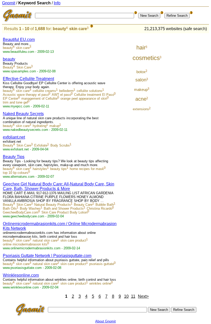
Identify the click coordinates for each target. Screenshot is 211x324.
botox (141, 72)
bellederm (66, 91)
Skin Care (23, 67)
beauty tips (58, 169)
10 (126, 296)
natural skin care (45, 240)
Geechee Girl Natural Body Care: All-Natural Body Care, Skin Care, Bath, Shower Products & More (58, 186)
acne (140, 99)
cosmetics (146, 57)
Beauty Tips (13, 157)
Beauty (8, 67)
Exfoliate (40, 145)
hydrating (39, 126)
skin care (78, 29)
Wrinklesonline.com (21, 275)
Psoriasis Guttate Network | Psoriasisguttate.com (47, 255)
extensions (141, 109)
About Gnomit (105, 321)
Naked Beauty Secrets (23, 114)
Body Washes (30, 208)
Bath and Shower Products (64, 208)
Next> (143, 296)
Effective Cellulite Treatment (28, 78)
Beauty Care (83, 205)
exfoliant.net (14, 137)
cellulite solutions (89, 91)
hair (141, 47)
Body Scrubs (60, 145)
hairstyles (40, 169)
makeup (141, 89)
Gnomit (8, 3)
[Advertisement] (187, 111)
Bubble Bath (104, 205)
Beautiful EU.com (19, 39)
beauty (59, 29)
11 (133, 296)
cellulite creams (44, 91)
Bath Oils (10, 208)
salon (140, 79)
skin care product (73, 240)
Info (57, 3)
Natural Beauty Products (52, 205)
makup (54, 126)
